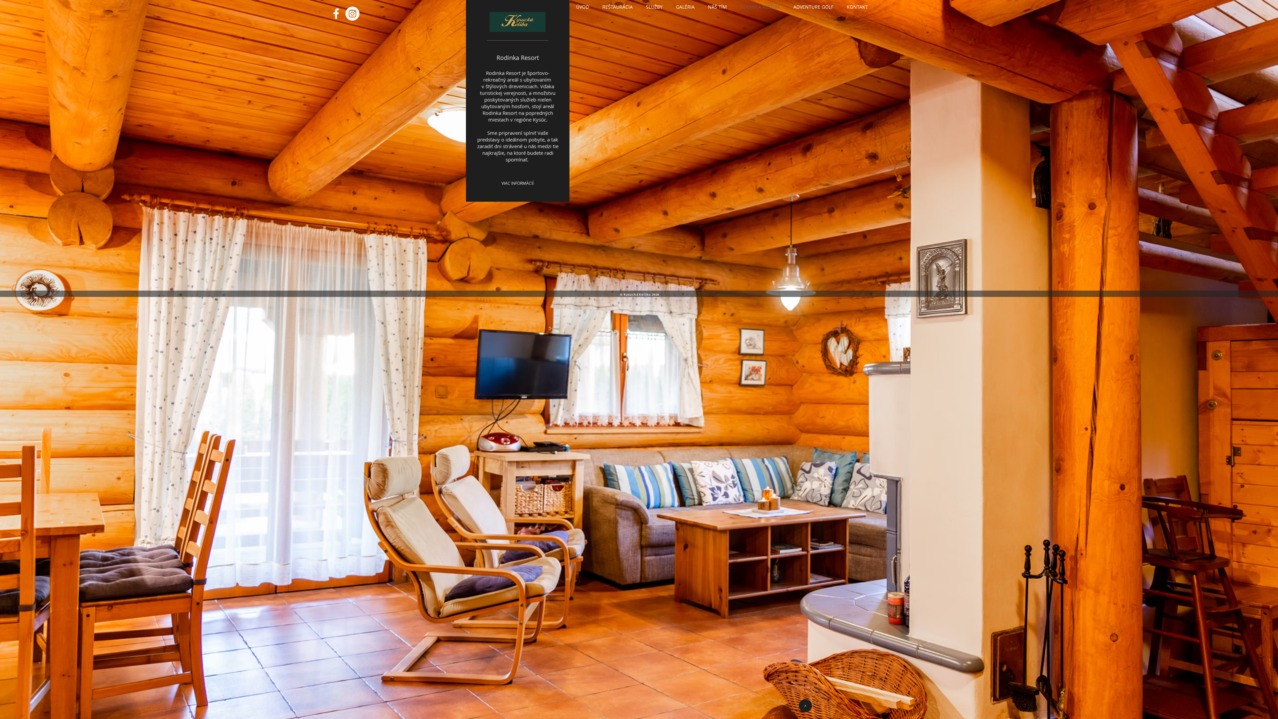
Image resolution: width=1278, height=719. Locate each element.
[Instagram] (352, 14)
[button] (617, 7)
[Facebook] (336, 14)
